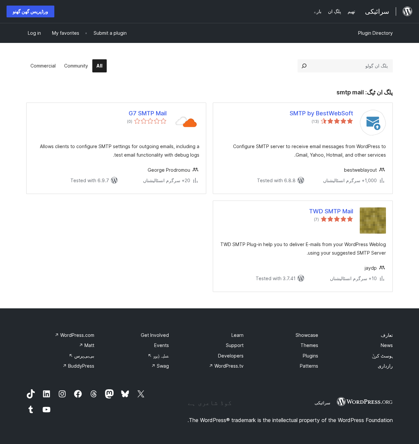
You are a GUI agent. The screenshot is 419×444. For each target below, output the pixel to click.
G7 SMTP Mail (148, 113)
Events (161, 345)
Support (235, 345)
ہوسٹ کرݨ (382, 355)
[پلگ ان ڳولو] (304, 65)
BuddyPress (78, 366)
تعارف (387, 335)
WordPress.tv (226, 366)
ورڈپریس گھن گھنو (30, 11)
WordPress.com (74, 335)
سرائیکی (322, 402)
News (387, 345)
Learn (237, 335)
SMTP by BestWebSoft (321, 113)
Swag (160, 366)
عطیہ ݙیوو (158, 355)
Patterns (309, 366)
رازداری (385, 366)
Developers (231, 355)
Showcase (307, 335)
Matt (86, 345)
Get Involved (155, 335)
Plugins (310, 355)
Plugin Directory (375, 33)
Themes (309, 345)
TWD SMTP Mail (331, 211)
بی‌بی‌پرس (81, 355)
